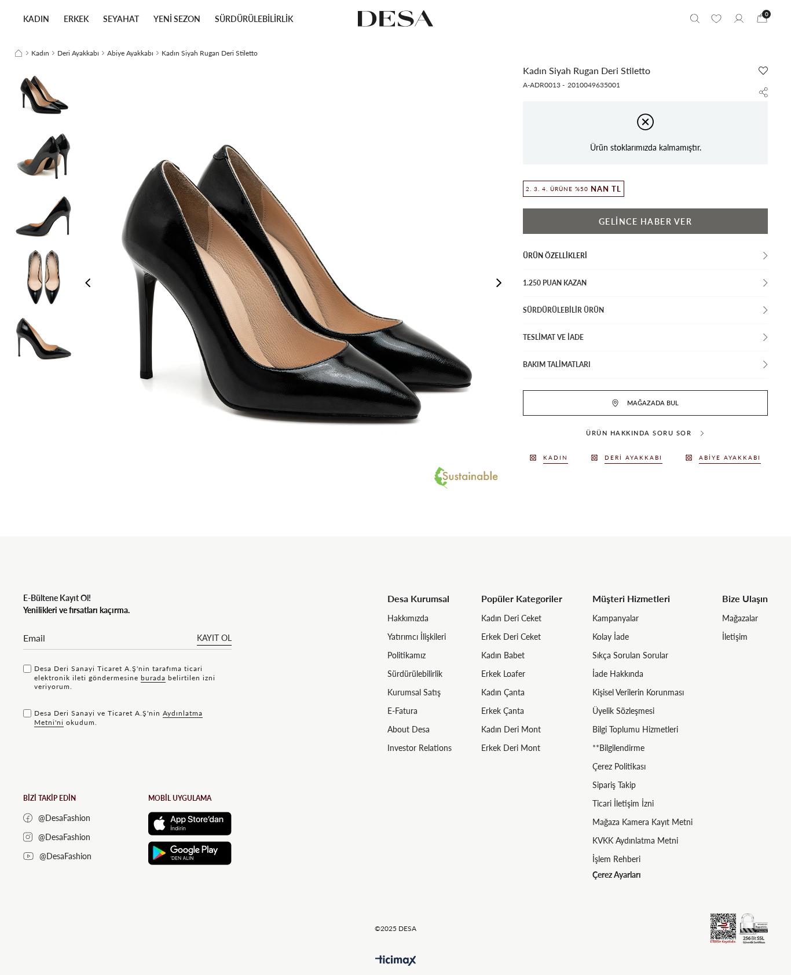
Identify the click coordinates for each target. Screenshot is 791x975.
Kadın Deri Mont (511, 729)
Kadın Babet (503, 655)
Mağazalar (740, 618)
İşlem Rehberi (616, 859)
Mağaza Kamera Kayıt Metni (642, 822)
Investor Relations (419, 748)
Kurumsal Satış (414, 692)
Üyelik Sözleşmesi (623, 711)
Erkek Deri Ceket (511, 637)
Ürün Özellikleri (555, 255)
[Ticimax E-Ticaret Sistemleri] (395, 960)
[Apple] (190, 823)
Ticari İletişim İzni (623, 803)
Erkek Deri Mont (510, 748)
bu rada (153, 677)
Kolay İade (610, 637)
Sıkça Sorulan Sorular (630, 655)
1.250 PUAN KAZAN (555, 282)
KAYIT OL (214, 638)
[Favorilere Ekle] (763, 70)
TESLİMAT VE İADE (553, 337)
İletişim (735, 637)
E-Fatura (402, 711)
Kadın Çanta (503, 692)
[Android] (190, 853)
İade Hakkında (617, 674)
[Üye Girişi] (739, 18)
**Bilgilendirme (618, 748)
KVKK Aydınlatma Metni (635, 840)
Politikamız (406, 655)
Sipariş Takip (614, 785)
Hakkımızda (408, 618)
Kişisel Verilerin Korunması (638, 692)
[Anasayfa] (18, 53)
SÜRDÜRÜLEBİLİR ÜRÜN (563, 310)
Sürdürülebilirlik (414, 674)
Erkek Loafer (503, 674)
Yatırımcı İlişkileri (416, 637)
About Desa (408, 729)
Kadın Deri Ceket (511, 618)
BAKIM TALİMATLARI (557, 364)
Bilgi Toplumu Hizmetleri (635, 729)
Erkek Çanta (502, 711)
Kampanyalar (615, 618)
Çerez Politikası (619, 766)
